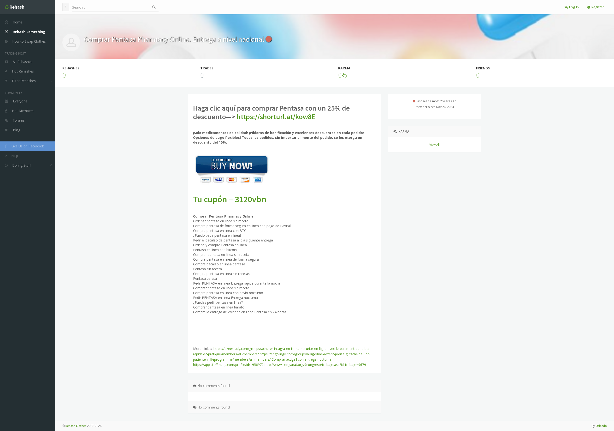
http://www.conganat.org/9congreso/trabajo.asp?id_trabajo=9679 (315, 364)
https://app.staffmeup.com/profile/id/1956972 (228, 364)
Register (597, 7)
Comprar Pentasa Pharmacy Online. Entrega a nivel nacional (175, 39)
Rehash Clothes (75, 426)
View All (434, 144)
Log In (573, 7)
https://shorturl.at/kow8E (276, 116)
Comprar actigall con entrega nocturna (301, 359)
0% (342, 74)
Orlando (601, 426)
